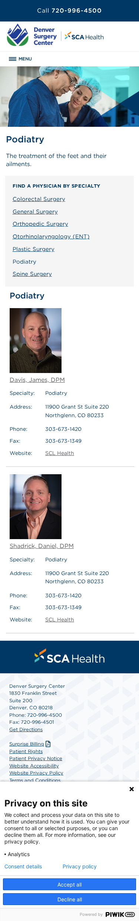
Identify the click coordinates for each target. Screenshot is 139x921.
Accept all (69, 884)
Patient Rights (26, 751)
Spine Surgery (32, 274)
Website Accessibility (34, 766)
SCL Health (59, 453)
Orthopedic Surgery (40, 224)
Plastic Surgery (33, 249)
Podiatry (24, 261)
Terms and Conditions (34, 780)
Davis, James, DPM (37, 379)
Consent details (23, 866)
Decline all (69, 899)
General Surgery (35, 211)
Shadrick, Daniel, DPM (42, 545)
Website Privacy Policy (36, 773)
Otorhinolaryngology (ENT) (51, 236)
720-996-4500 (69, 10)
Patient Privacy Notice (35, 758)
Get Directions (26, 729)
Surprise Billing (26, 744)
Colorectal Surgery (39, 199)
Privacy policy (80, 866)
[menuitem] (69, 655)
